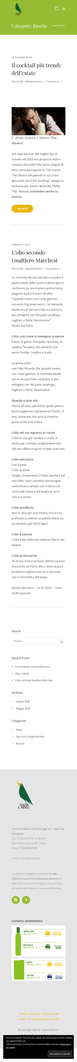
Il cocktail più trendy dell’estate (36, 69)
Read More (22, 208)
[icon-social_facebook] (27, 900)
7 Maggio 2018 (21, 244)
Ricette (61, 25)
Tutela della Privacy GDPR (44, 1019)
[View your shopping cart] (57, 9)
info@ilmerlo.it (30, 858)
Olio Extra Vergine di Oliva (30, 736)
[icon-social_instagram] (16, 900)
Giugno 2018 (23, 701)
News (19, 729)
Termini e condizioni (30, 1013)
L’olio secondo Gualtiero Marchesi (34, 256)
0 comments (52, 81)
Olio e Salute (22, 673)
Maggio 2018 (23, 708)
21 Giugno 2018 (22, 57)
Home (54, 25)
